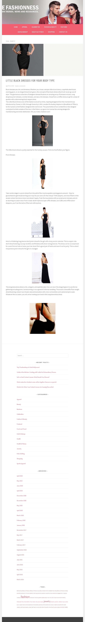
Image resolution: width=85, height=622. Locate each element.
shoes (30, 607)
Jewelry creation (54, 601)
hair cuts (50, 597)
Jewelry (19, 449)
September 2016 (22, 550)
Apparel (24, 27)
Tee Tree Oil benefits (44, 607)
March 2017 (20, 540)
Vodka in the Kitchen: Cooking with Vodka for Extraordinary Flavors (36, 372)
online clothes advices (37, 604)
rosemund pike (57, 604)
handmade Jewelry (61, 597)
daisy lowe (52, 593)
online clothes (29, 604)
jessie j (41, 601)
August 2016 (20, 555)
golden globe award (43, 597)
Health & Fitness (38, 32)
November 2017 (21, 530)
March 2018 (20, 515)
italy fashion (27, 601)
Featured (64, 27)
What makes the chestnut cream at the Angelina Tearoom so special (36, 382)
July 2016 (19, 560)
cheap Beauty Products (59, 590)
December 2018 (21, 496)
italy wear (38, 601)
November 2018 (21, 501)
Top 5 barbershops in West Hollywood (28, 367)
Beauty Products (26, 590)
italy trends (32, 601)
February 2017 (21, 545)
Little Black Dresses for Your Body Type (30, 80)
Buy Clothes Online (44, 590)
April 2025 (20, 476)
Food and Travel (21, 429)
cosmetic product (41, 593)
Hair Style (54, 597)
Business (19, 409)
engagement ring (61, 593)
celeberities (51, 590)
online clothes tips (46, 604)
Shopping (51, 32)
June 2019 (20, 486)
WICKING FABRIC (64, 607)
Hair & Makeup (23, 32)
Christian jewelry (29, 593)
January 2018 (21, 525)
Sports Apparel (21, 463)
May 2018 (19, 505)
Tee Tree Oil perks (53, 607)
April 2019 (20, 491)
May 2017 (19, 535)
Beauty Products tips (35, 590)
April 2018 (20, 510)
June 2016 (20, 565)
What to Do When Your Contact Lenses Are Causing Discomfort (35, 387)
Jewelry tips (61, 601)
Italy (23, 601)
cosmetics (48, 593)
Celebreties (36, 27)
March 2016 (20, 579)
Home (16, 27)
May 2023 (19, 481)
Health (19, 439)
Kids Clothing (21, 454)
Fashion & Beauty (50, 27)
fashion (25, 597)
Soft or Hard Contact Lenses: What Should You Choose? (33, 377)
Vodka (58, 607)
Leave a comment (20, 86)
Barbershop (19, 590)
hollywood (19, 601)
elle (56, 593)
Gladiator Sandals (34, 597)
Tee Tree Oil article (36, 607)
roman (52, 604)
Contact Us (63, 32)
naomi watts (22, 604)
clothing (35, 593)
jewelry (47, 601)
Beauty (19, 404)
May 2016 (19, 570)
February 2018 (21, 520)
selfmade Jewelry (25, 607)
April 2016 (20, 574)
